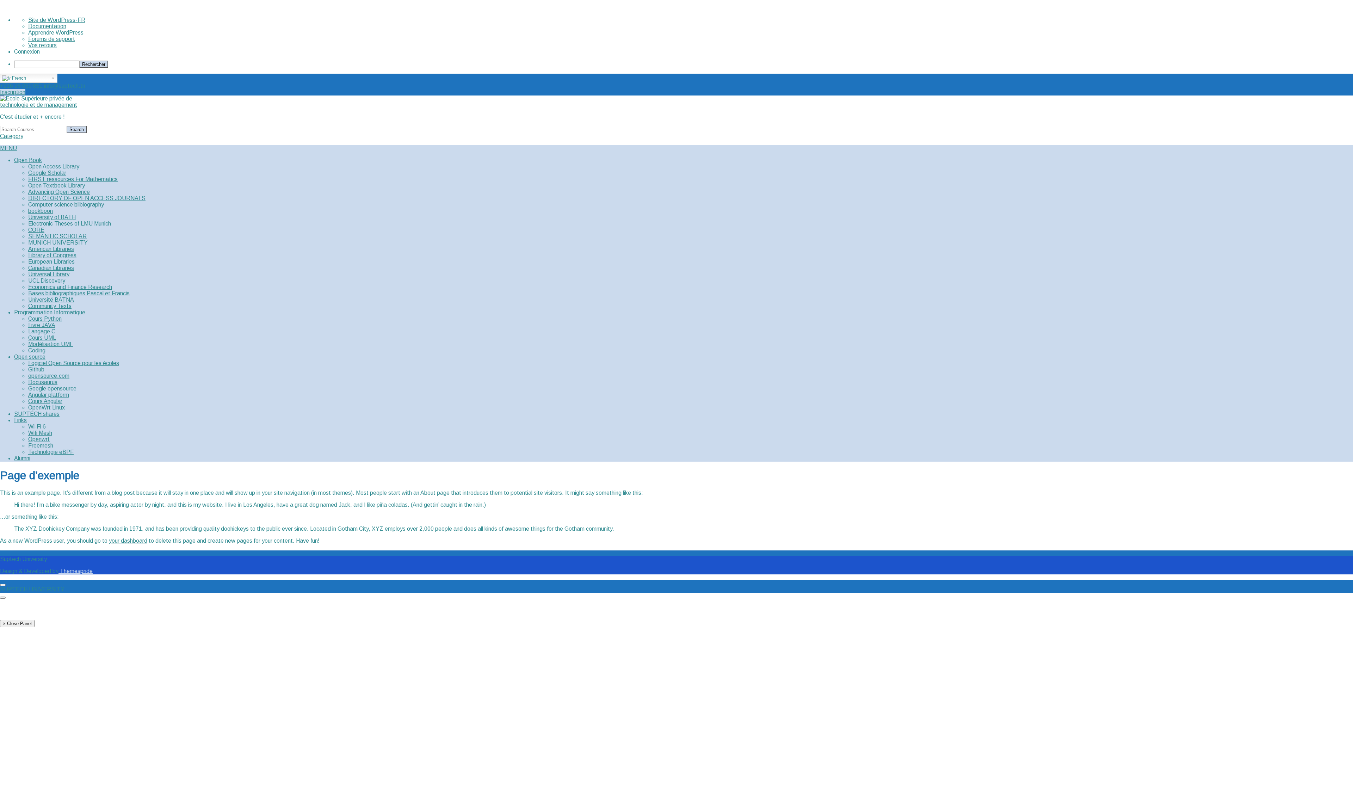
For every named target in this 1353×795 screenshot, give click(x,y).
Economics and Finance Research (70, 287)
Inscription (12, 92)
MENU (8, 148)
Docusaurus (42, 382)
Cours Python (45, 319)
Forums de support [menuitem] (51, 39)
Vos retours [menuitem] (42, 45)
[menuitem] (683, 64)
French (18, 78)
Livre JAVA (41, 325)
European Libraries (51, 262)
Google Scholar (47, 173)
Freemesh (40, 446)
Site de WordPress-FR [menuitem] (56, 20)
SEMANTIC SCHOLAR (57, 236)
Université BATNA (51, 300)
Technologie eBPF (51, 452)
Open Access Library (53, 167)
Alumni (22, 458)
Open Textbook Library (56, 186)
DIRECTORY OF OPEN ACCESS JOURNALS (87, 198)
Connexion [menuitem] (27, 52)
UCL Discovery (46, 281)
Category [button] (11, 136)
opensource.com (48, 376)
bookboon (40, 211)
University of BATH (52, 217)
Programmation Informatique (49, 312)
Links (20, 420)
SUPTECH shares (37, 414)
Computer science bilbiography (66, 205)
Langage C (41, 331)
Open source (29, 357)
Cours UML (42, 338)
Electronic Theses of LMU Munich (69, 224)
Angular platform (48, 395)
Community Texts (50, 306)
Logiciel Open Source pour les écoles (73, 363)
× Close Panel (17, 623)
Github (36, 369)
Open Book (28, 160)
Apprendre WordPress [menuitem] (56, 33)
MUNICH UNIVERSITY (58, 243)
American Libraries (51, 249)
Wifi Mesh (40, 433)
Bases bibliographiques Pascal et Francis (79, 293)
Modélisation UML (50, 344)
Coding (36, 350)
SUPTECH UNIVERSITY (32, 589)
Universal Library (48, 274)
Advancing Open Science (59, 192)
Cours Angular (45, 401)
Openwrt (39, 439)
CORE (36, 230)
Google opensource (52, 389)
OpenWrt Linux (46, 408)
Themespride (75, 571)
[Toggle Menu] (3, 585)
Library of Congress (52, 255)
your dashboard (128, 541)
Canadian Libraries (51, 268)
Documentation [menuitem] (47, 26)
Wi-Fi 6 (37, 427)
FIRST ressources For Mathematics (73, 179)
